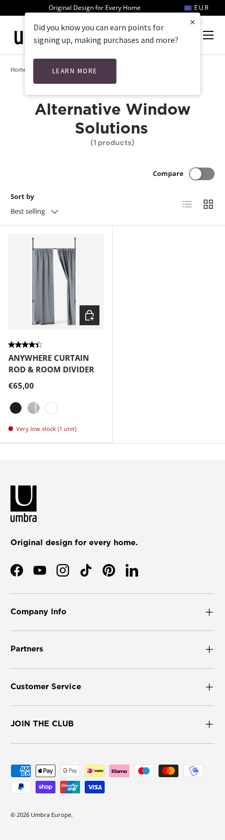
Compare (168, 173)
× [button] (192, 21)
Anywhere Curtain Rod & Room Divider (51, 363)
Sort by (22, 196)
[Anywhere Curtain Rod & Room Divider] (56, 281)
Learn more (75, 71)
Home (18, 69)
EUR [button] (200, 7)
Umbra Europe (51, 815)
